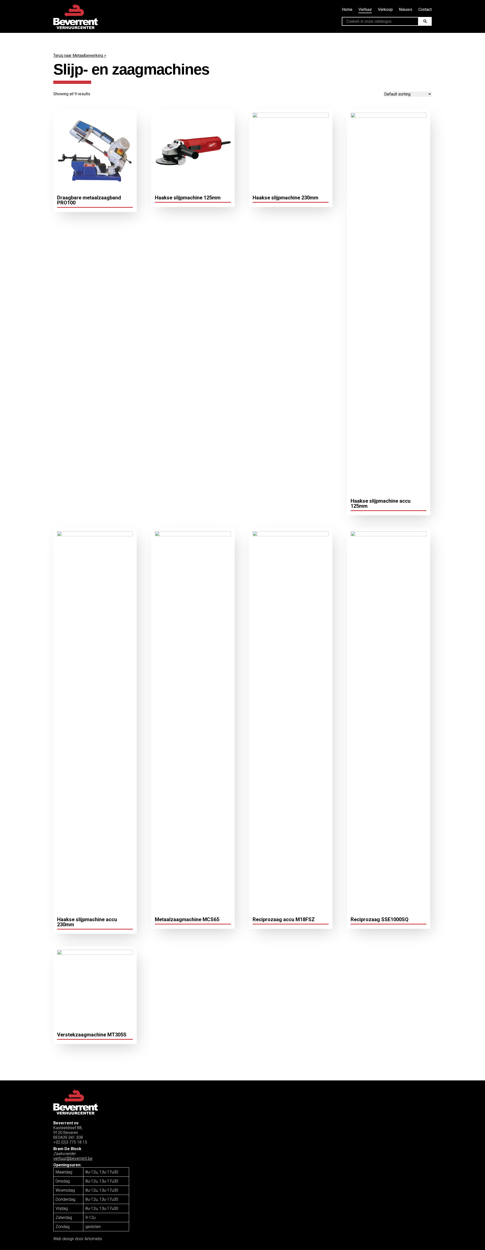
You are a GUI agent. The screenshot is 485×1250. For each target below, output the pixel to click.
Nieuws (405, 9)
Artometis (93, 1238)
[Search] (424, 21)
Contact (425, 9)
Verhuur (365, 9)
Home (347, 9)
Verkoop (385, 9)
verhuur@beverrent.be (72, 1158)
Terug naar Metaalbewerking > (79, 55)
